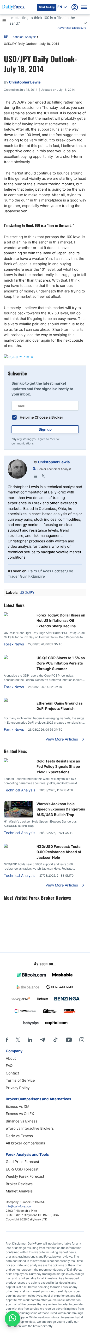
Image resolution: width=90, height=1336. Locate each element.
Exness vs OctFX (20, 1113)
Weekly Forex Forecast (25, 1176)
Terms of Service (20, 1080)
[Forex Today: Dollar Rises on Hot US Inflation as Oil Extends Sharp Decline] (18, 615)
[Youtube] (69, 1040)
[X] (18, 1040)
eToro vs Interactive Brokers (30, 1128)
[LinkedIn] (35, 476)
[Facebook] (7, 1040)
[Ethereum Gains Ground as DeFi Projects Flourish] (18, 700)
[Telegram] (42, 1040)
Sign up (45, 429)
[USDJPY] (45, 357)
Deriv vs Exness (19, 1136)
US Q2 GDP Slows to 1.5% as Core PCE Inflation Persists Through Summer (60, 663)
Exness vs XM (17, 1106)
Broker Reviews (19, 1184)
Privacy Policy (18, 1088)
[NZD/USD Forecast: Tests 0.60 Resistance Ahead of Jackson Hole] (18, 846)
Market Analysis (19, 1191)
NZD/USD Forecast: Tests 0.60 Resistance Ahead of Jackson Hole (58, 852)
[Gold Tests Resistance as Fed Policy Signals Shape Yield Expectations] (18, 761)
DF (6, 37)
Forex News (14, 644)
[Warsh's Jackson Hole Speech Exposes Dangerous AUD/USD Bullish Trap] (18, 816)
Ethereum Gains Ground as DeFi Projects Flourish (59, 706)
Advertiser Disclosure (72, 27)
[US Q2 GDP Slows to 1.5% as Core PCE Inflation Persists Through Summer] (18, 657)
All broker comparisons (25, 1143)
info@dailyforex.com (19, 1206)
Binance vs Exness (21, 1121)
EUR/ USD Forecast (22, 1169)
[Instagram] (81, 1039)
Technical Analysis (23, 37)
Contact (12, 1073)
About (11, 1058)
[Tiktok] (55, 1040)
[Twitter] (43, 476)
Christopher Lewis (54, 462)
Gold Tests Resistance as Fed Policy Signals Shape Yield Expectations (58, 766)
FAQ (9, 1065)
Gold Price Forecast (22, 1161)
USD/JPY (27, 592)
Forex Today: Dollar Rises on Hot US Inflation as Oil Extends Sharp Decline (60, 620)
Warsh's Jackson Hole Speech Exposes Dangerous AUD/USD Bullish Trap (60, 809)
